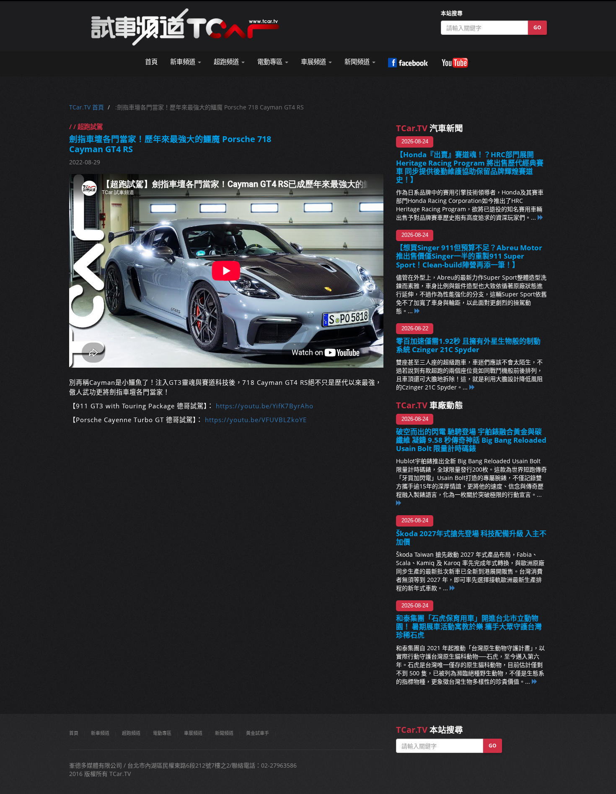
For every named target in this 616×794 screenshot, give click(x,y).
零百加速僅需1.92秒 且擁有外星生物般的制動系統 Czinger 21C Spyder (468, 345)
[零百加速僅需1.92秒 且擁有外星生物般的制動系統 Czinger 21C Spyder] (472, 387)
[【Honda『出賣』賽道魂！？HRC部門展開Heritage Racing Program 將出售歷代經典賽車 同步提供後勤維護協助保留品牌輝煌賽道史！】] (541, 217)
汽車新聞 (429, 128)
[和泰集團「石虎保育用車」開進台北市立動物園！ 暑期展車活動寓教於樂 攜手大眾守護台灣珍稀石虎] (535, 681)
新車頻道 (100, 733)
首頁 (151, 61)
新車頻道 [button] (183, 61)
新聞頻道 (224, 733)
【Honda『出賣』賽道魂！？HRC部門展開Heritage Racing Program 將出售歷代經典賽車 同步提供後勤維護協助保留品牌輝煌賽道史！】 (470, 167)
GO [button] (537, 27)
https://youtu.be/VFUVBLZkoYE (256, 419)
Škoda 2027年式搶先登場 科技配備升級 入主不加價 (471, 538)
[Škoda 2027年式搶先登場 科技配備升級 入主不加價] (453, 588)
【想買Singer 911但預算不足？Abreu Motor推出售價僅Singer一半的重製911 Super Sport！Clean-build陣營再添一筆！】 (469, 256)
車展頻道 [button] (314, 61)
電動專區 (162, 733)
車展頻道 (193, 733)
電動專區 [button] (270, 61)
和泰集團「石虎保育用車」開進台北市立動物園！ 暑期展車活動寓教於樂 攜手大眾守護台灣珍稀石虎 (469, 626)
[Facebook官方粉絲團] (408, 63)
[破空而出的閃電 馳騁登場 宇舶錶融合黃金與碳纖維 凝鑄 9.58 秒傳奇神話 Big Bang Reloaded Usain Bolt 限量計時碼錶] (399, 503)
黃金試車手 (257, 733)
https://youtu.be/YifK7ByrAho (264, 406)
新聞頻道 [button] (357, 61)
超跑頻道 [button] (227, 61)
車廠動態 (429, 405)
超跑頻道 (131, 733)
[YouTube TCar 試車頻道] (456, 63)
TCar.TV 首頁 (86, 107)
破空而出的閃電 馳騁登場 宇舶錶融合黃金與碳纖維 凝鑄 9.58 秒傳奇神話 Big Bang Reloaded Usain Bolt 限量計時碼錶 (471, 440)
